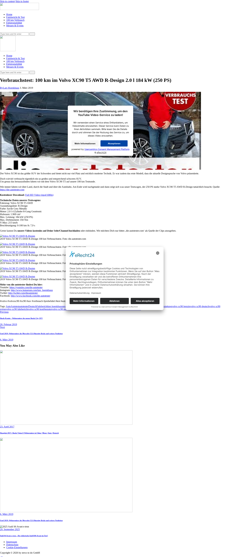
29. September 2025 (10, 529)
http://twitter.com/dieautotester (23, 293)
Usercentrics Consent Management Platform (106, 149)
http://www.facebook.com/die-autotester (30, 295)
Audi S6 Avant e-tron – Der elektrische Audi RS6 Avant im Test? (24, 536)
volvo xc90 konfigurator (40, 309)
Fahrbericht (42, 306)
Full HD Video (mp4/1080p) (39, 195)
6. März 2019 (6, 514)
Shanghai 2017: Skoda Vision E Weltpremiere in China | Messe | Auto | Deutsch (29, 433)
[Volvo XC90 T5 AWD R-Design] (17, 236)
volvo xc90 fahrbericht (17, 309)
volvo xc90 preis (60, 309)
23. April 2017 (7, 426)
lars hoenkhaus (55, 306)
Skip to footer (22, 1)
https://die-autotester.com (12, 189)
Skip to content (7, 1)
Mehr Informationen (85, 143)
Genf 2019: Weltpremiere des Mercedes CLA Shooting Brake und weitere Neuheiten (31, 520)
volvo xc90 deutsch (199, 306)
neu (64, 306)
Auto (8, 306)
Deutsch (32, 306)
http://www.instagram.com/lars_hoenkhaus (32, 290)
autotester (23, 306)
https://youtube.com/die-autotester (26, 287)
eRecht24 (101, 152)
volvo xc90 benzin (181, 306)
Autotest (15, 306)
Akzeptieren (114, 143)
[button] (1, 31)
